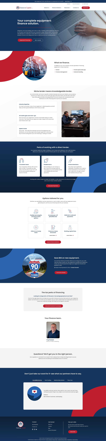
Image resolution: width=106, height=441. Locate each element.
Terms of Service (49, 439)
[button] (49, 7)
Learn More (67, 1)
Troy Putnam (50, 340)
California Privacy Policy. (62, 439)
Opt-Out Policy (75, 439)
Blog (49, 428)
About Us (50, 424)
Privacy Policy (55, 439)
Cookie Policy (69, 439)
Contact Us (34, 426)
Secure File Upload (52, 430)
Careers (50, 426)
